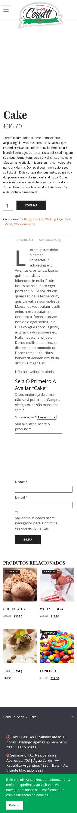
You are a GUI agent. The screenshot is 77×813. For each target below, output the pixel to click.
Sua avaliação (26, 417)
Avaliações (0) (50, 240)
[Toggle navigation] (6, 9)
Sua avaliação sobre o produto (32, 426)
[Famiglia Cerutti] (41, 9)
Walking (50, 219)
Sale (68, 219)
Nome (21, 482)
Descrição (24, 240)
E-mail (21, 497)
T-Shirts (38, 219)
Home (7, 717)
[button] (50, 795)
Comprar (31, 205)
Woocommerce (25, 224)
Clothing (25, 219)
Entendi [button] (14, 805)
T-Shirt (7, 224)
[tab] (24, 240)
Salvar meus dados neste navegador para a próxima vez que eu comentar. (36, 523)
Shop (20, 717)
